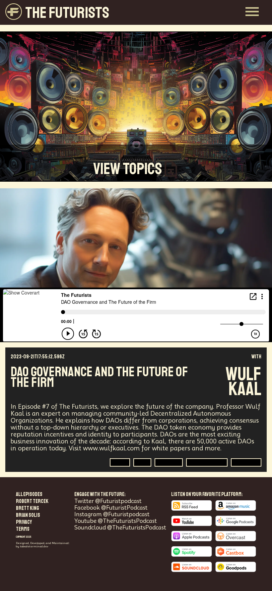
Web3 (120, 462)
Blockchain (246, 462)
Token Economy (207, 462)
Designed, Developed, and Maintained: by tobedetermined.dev (42, 544)
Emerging (169, 462)
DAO (142, 462)
